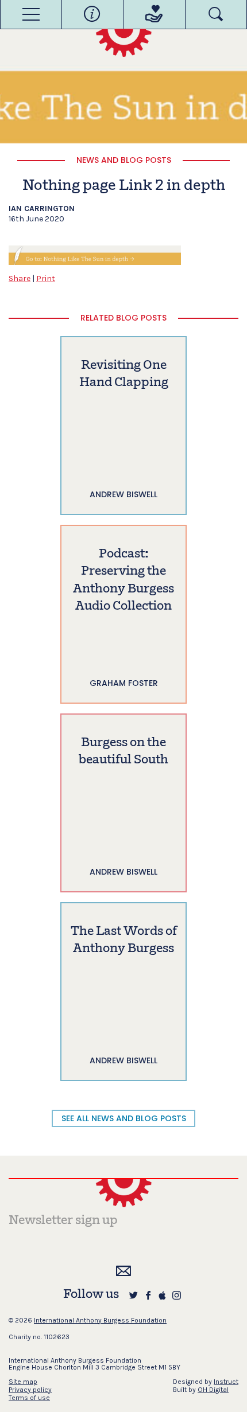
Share (19, 278)
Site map (23, 1382)
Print (45, 278)
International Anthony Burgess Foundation (100, 1320)
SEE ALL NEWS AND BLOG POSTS (123, 1118)
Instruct (226, 1382)
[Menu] (31, 14)
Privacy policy (30, 1390)
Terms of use (29, 1398)
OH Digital (213, 1390)
